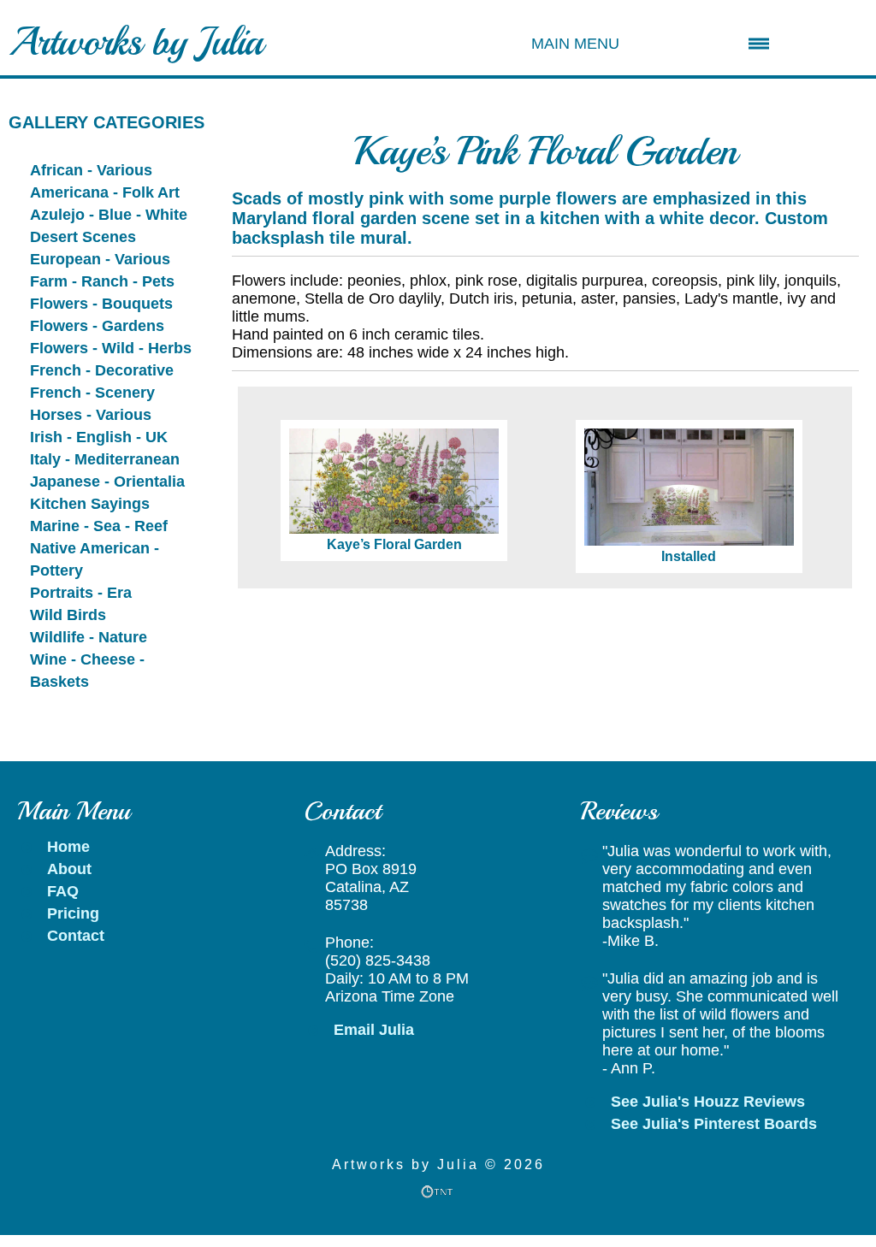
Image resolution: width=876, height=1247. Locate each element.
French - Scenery (92, 392)
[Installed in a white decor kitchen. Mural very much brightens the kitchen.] (680, 487)
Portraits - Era (81, 592)
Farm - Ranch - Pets (102, 281)
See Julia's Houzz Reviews (708, 1101)
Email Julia (374, 1029)
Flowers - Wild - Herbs (111, 348)
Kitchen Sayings (90, 503)
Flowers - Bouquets (101, 303)
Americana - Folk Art (105, 192)
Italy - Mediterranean (105, 459)
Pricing (73, 913)
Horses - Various (90, 414)
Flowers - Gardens (97, 325)
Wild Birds (68, 615)
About (69, 869)
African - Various (91, 170)
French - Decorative (102, 370)
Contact (75, 935)
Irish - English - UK (99, 437)
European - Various (100, 259)
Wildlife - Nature (88, 637)
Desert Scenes (83, 236)
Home (68, 846)
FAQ (63, 891)
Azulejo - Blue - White (108, 214)
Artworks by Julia (136, 42)
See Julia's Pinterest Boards (714, 1123)
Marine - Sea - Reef (99, 526)
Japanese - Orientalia (107, 481)
